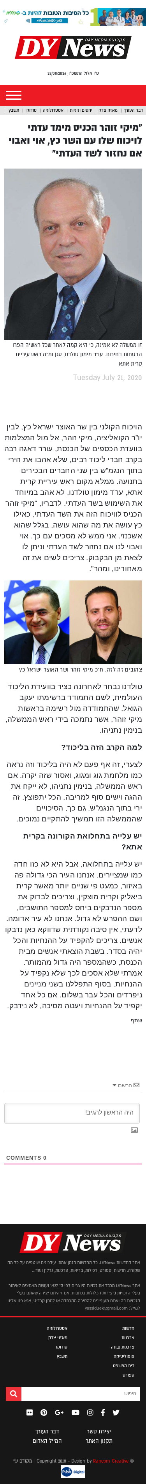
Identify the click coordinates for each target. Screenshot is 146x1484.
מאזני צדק (108, 110)
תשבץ (14, 110)
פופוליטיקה (124, 1356)
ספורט (128, 1375)
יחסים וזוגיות (81, 110)
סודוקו (31, 110)
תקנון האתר (99, 1441)
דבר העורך (133, 110)
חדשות (128, 1328)
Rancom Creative (110, 1461)
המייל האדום (47, 1441)
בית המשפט (123, 1365)
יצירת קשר (99, 1431)
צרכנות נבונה (122, 1347)
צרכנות (127, 1337)
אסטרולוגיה (53, 110)
